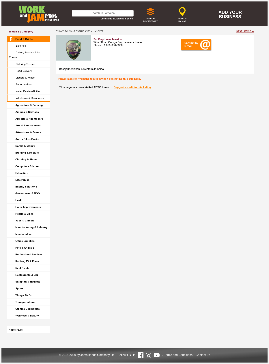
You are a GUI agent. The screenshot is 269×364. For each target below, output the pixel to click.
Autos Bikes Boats (27, 139)
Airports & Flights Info (29, 118)
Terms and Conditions (178, 354)
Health (19, 200)
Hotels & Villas (24, 213)
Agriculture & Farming (29, 105)
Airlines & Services (27, 111)
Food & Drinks (24, 39)
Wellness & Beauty (27, 315)
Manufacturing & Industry (31, 227)
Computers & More (27, 166)
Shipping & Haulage (27, 281)
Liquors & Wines (25, 77)
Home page (16, 329)
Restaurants (82, 31)
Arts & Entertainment (28, 125)
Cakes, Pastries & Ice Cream (24, 55)
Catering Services (26, 64)
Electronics (22, 179)
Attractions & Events (28, 132)
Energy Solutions (26, 186)
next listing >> (245, 31)
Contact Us (203, 354)
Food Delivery (24, 70)
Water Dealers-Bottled (28, 91)
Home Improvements (28, 206)
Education (21, 173)
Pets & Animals (24, 247)
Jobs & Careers (24, 220)
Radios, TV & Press (27, 261)
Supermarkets (24, 84)
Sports (19, 288)
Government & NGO (27, 193)
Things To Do (23, 295)
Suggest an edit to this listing (132, 87)
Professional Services (28, 254)
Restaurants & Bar (26, 274)
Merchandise (23, 234)
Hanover (98, 31)
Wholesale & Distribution (30, 98)
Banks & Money (25, 145)
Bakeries (21, 45)
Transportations (25, 302)
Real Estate (22, 268)
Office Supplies (25, 240)
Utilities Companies (27, 308)
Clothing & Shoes (26, 159)
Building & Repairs (27, 152)
